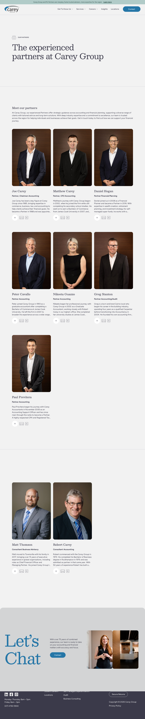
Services (80, 9)
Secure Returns (118, 694)
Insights (104, 9)
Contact (131, 9)
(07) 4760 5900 (12, 706)
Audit (65, 695)
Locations (115, 9)
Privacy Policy (115, 706)
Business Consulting (72, 699)
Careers (92, 9)
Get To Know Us (64, 9)
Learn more (107, 2)
